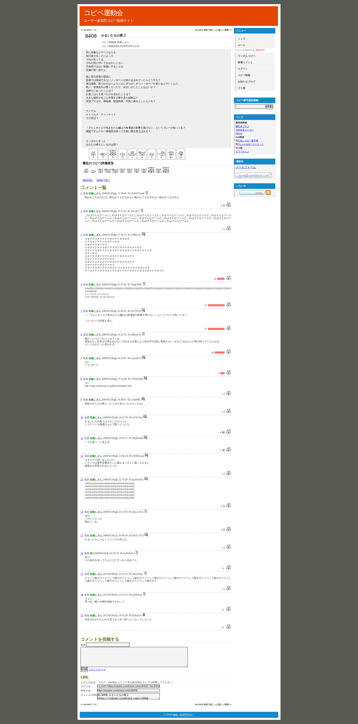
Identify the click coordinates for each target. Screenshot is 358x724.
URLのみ (86, 690)
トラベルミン (242, 151)
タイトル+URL (89, 695)
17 (82, 574)
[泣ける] (103, 152)
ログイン (243, 68)
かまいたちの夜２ (113, 35)
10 (82, 417)
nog (175, 714)
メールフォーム (246, 167)
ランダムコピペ (246, 55)
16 (82, 553)
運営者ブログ (242, 126)
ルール (241, 45)
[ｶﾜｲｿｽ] (152, 152)
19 (82, 615)
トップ (241, 38)
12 (82, 456)
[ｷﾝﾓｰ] (142, 152)
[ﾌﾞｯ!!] (161, 152)
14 (82, 511)
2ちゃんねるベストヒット (251, 144)
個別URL (88, 180)
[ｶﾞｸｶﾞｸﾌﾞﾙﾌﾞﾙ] (113, 152)
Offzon (239, 133)
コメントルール (97, 669)
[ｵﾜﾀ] (132, 152)
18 (82, 594)
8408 (91, 36)
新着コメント (245, 62)
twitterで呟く (104, 180)
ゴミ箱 (241, 88)
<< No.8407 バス (89, 30)
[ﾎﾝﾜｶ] (122, 152)
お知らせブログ (246, 81)
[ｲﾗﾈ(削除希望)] (181, 152)
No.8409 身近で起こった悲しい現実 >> (213, 30)
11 (82, 438)
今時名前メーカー (245, 130)
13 (82, 479)
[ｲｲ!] (93, 152)
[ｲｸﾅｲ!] (171, 152)
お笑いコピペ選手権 (248, 140)
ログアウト (186, 714)
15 (82, 535)
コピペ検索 (244, 75)
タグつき (86, 686)
